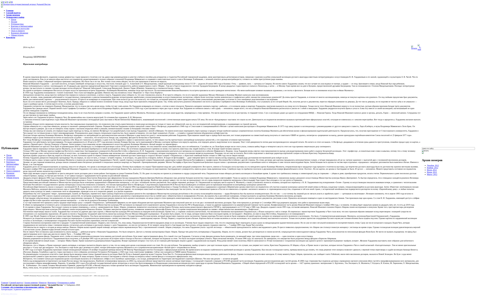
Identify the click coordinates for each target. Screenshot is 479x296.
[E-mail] (419, 49)
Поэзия (14, 22)
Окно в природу (18, 31)
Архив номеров (31, 283)
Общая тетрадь (17, 35)
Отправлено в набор (66, 283)
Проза (13, 19)
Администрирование (23, 289)
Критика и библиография (22, 26)
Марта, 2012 (432, 174)
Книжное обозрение (19, 33)
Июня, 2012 (432, 172)
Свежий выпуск (16, 283)
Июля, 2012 (432, 170)
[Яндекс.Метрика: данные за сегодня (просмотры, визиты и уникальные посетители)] (9, 294)
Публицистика (17, 24)
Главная (4, 283)
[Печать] (414, 48)
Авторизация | (7, 289)
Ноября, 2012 (432, 168)
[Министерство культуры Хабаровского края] (423, 153)
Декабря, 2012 (433, 165)
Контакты (52, 283)
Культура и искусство (20, 28)
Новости (42, 283)
